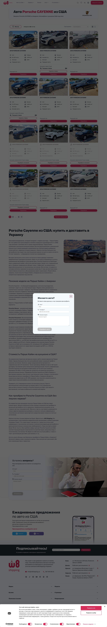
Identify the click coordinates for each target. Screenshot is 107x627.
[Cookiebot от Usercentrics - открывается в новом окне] (9, 624)
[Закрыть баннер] (104, 606)
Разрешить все (91, 608)
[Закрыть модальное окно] (71, 296)
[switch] (45, 624)
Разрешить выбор (91, 612)
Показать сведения (88, 624)
